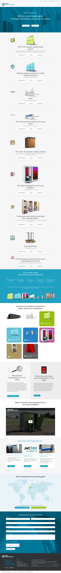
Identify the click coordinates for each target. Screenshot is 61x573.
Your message (9, 533)
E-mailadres (8, 529)
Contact (37, 395)
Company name (9, 525)
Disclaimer (15, 571)
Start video (35, 25)
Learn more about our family (22, 507)
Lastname (33, 517)
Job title (7, 521)
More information (21, 55)
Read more (26, 25)
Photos (31, 55)
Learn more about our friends (38, 507)
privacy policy (14, 541)
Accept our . (12, 541)
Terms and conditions (29, 571)
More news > (8, 470)
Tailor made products (13, 396)
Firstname (8, 517)
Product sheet (40, 55)
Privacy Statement (21, 571)
